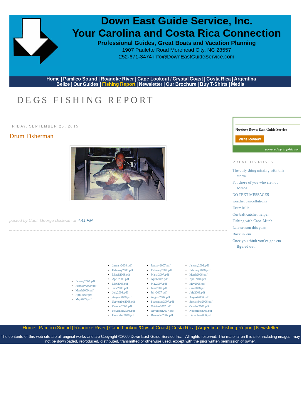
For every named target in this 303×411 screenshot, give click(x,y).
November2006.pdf (200, 310)
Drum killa (241, 208)
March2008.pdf (121, 274)
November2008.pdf (123, 310)
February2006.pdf (199, 270)
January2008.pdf (122, 265)
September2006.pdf (200, 301)
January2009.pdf (85, 281)
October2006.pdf (199, 306)
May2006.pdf (197, 283)
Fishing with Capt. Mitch (252, 221)
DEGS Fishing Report (86, 100)
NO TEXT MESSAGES (251, 195)
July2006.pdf (197, 292)
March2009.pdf (84, 290)
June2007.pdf (159, 288)
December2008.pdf (123, 315)
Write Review (250, 139)
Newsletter (150, 84)
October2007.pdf (161, 306)
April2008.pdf (120, 279)
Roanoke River (117, 78)
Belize (63, 84)
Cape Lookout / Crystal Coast (170, 78)
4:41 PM (85, 220)
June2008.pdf (120, 288)
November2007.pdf (162, 310)
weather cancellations (250, 201)
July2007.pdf (158, 292)
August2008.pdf (121, 297)
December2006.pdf (200, 315)
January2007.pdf (160, 265)
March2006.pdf (198, 274)
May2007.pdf (159, 283)
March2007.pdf (160, 274)
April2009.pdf (83, 294)
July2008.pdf (120, 292)
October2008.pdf (122, 306)
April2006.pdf (197, 279)
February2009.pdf (85, 285)
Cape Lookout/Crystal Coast (138, 327)
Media (237, 84)
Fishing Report (119, 84)
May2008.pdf (120, 283)
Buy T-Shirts (214, 84)
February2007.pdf (161, 270)
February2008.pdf (122, 270)
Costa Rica (218, 78)
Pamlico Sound (80, 78)
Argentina (245, 78)
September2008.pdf (123, 301)
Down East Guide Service (268, 130)
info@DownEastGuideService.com (193, 57)
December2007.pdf (162, 315)
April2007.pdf (159, 279)
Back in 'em (242, 234)
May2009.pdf (83, 299)
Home (53, 78)
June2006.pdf (197, 288)
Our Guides (86, 84)
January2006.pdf (199, 265)
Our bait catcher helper (251, 214)
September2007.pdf (162, 301)
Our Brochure (181, 84)
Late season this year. (249, 228)
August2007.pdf (160, 297)
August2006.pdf (198, 297)
